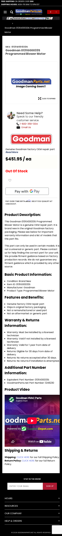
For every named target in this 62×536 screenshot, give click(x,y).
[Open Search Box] (12, 12)
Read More (11, 152)
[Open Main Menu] (5, 12)
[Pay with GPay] (27, 191)
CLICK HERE (23, 457)
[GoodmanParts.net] (29, 11)
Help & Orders (13, 521)
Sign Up (49, 486)
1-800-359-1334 (28, 124)
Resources (11, 506)
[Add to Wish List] (9, 180)
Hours (8, 498)
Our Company (13, 513)
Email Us (26, 127)
